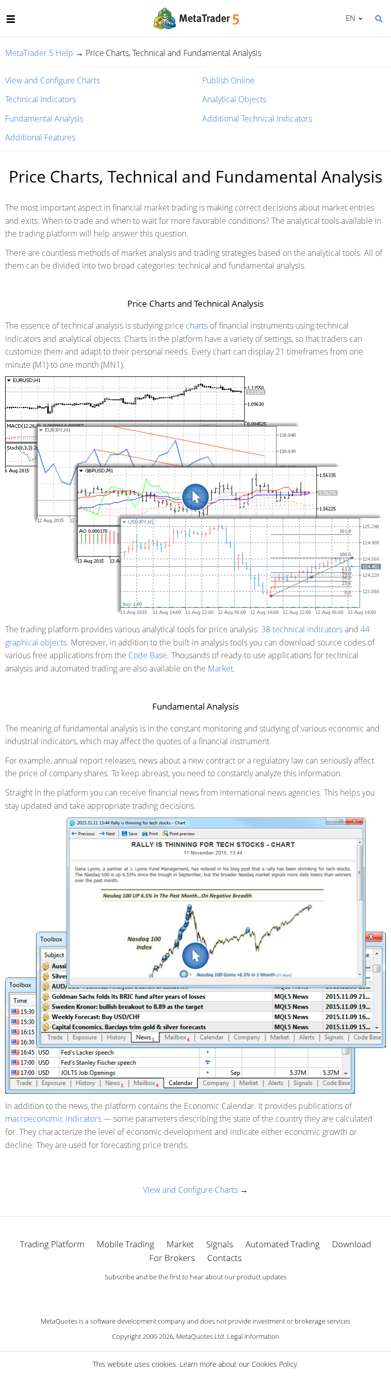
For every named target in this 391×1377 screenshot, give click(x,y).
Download (351, 1244)
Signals (219, 1244)
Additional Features (40, 137)
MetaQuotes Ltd (200, 1336)
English (348, 18)
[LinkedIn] (195, 1294)
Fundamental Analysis (44, 118)
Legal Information (253, 1336)
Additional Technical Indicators (257, 118)
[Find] (378, 17)
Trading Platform (52, 1244)
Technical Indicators (40, 99)
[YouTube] (212, 1294)
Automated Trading (282, 1244)
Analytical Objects (234, 99)
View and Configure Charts (52, 80)
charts (197, 325)
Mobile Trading (125, 1244)
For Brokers (172, 1258)
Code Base (147, 655)
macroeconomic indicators (53, 1118)
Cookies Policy (274, 1364)
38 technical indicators (302, 629)
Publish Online (228, 80)
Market (220, 668)
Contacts (224, 1258)
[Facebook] (179, 1294)
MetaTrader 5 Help (39, 52)
